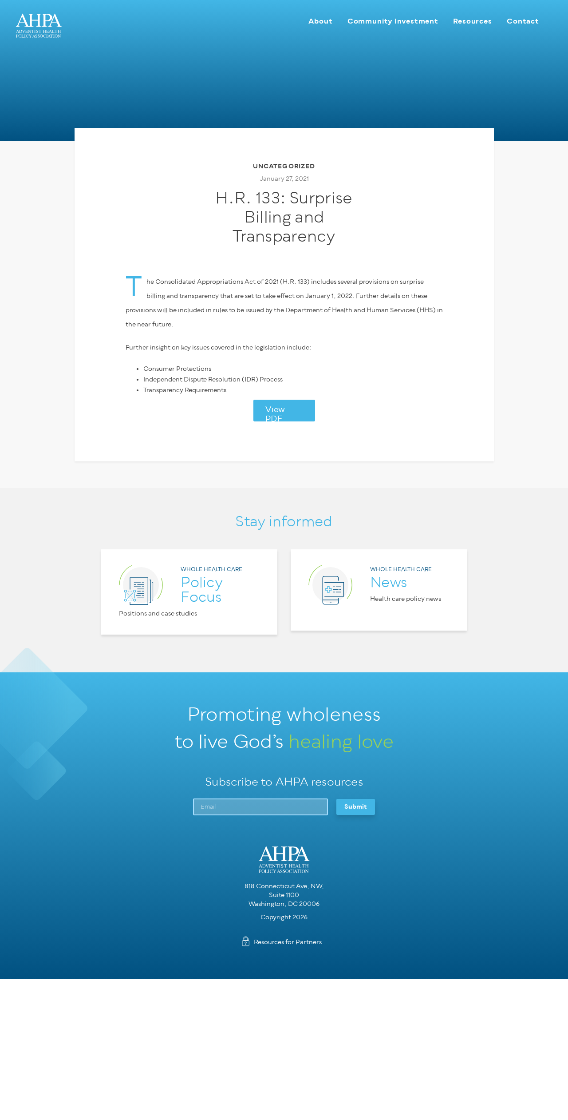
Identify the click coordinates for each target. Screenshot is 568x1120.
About (320, 21)
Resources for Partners (288, 942)
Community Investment (392, 21)
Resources (472, 21)
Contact (523, 21)
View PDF (275, 413)
